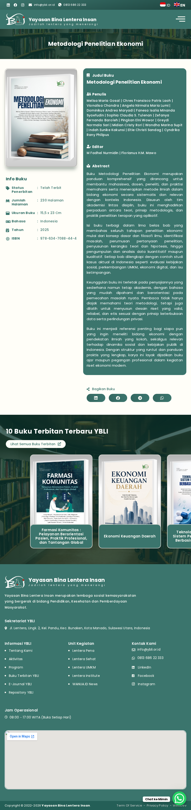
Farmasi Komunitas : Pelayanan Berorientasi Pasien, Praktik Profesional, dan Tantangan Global (61, 536)
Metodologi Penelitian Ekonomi (95, 44)
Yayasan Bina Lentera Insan (62, 19)
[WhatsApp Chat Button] (179, 798)
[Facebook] (15, 5)
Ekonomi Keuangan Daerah (130, 536)
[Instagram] (22, 5)
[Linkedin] (8, 5)
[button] (96, 398)
